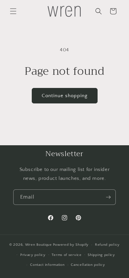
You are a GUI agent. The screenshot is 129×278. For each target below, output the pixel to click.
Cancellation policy (88, 265)
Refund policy (107, 245)
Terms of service (66, 255)
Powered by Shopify (71, 245)
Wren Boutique (38, 245)
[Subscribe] (108, 197)
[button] (13, 11)
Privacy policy (33, 255)
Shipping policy (101, 255)
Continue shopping (65, 95)
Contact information (47, 265)
